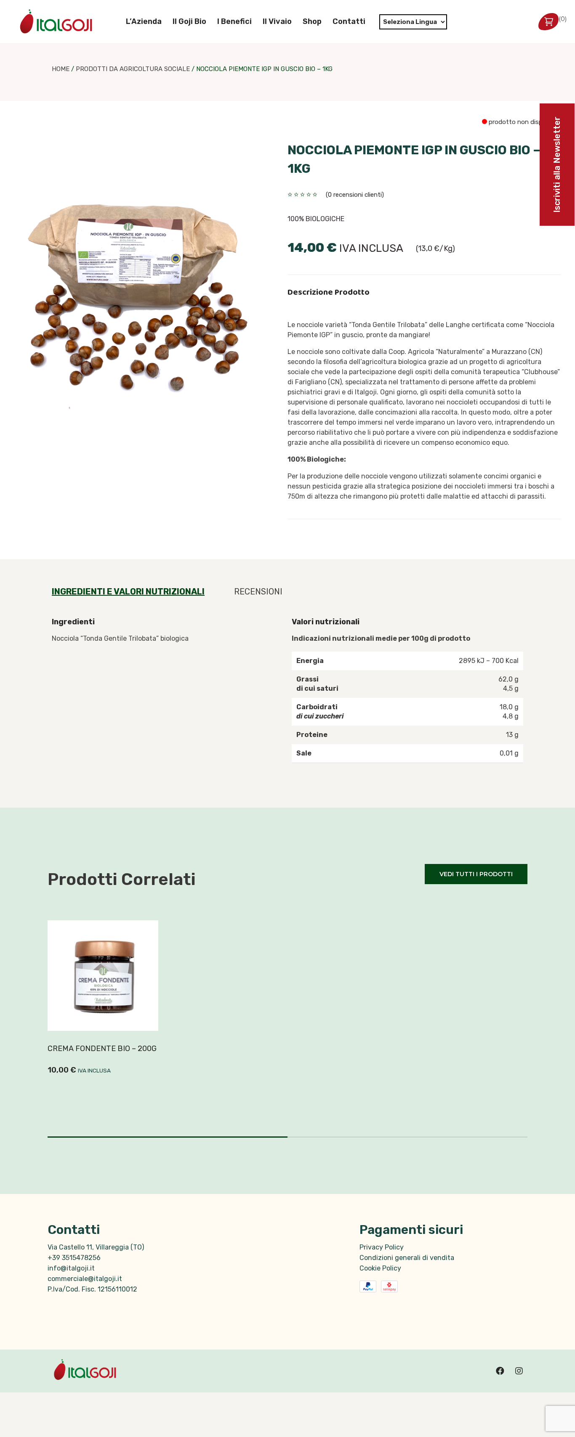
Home (60, 69)
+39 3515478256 (74, 1258)
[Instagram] (519, 1371)
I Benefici (234, 21)
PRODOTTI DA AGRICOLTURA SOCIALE (133, 69)
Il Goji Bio (189, 21)
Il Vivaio (277, 21)
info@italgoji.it (71, 1268)
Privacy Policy (381, 1247)
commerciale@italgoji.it (85, 1279)
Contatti (349, 21)
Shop (312, 21)
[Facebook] (500, 1371)
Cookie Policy (380, 1268)
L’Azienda (144, 21)
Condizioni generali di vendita (406, 1258)
